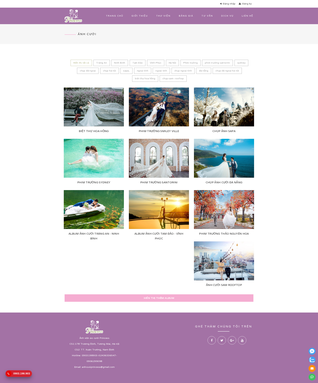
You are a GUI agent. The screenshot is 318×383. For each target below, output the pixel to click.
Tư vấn (207, 15)
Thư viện (163, 15)
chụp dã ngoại (88, 70)
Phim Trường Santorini (159, 182)
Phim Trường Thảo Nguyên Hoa (224, 233)
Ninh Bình (119, 62)
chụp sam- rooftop (173, 78)
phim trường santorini (217, 62)
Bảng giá (186, 15)
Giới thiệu (140, 15)
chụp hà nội (109, 70)
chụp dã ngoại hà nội (227, 70)
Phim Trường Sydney (93, 182)
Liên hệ (247, 15)
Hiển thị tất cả (81, 62)
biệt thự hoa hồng (145, 78)
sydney (241, 62)
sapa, (126, 70)
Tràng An (101, 62)
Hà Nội (172, 62)
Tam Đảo (137, 62)
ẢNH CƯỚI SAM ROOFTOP (224, 285)
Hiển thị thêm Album (159, 297)
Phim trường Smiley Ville (159, 131)
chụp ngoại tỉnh (183, 70)
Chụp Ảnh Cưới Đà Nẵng (224, 182)
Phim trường (190, 62)
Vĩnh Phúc (155, 62)
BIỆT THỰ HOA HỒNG (94, 131)
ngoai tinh (161, 70)
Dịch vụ (227, 15)
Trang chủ (114, 15)
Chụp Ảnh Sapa (224, 131)
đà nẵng (203, 70)
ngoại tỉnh (142, 70)
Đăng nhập (229, 3)
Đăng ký (247, 3)
